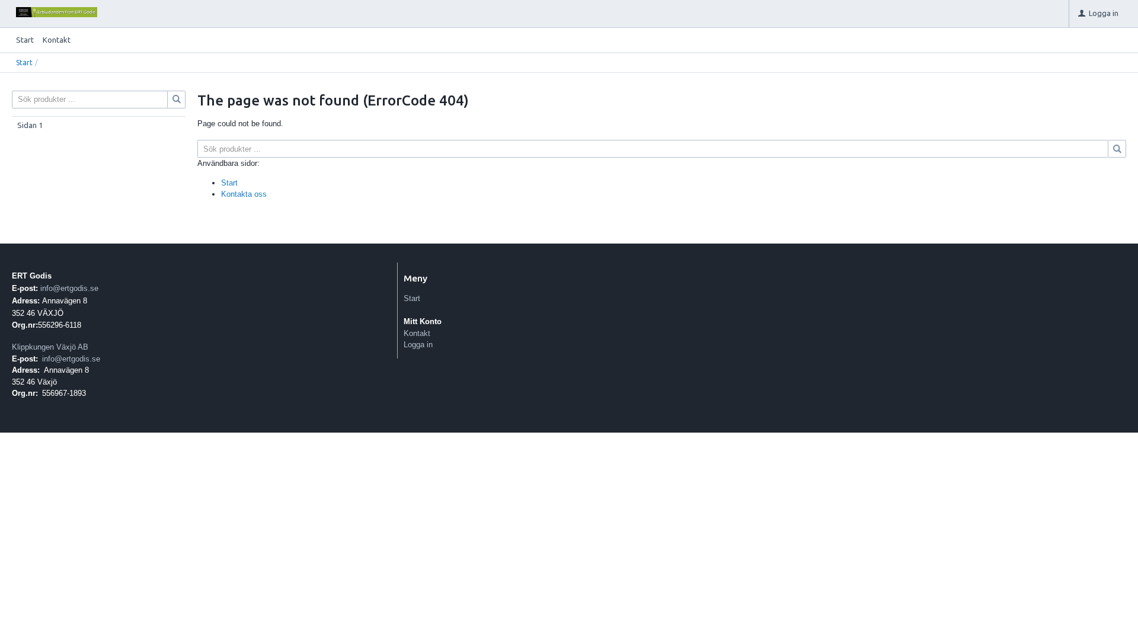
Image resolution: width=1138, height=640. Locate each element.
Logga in (418, 344)
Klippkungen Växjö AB (50, 347)
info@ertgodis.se (69, 288)
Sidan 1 (30, 125)
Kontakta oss (244, 194)
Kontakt (57, 40)
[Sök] (1117, 149)
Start (25, 40)
